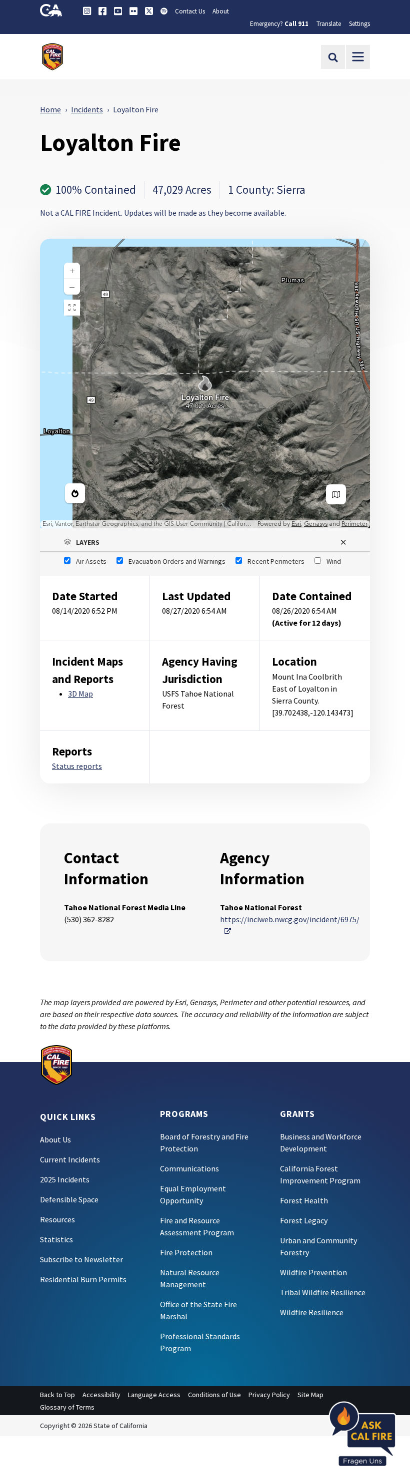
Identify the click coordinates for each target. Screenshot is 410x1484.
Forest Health (304, 1200)
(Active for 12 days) (307, 623)
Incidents (87, 109)
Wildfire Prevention (313, 1272)
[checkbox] (85, 561)
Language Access (154, 1394)
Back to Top (57, 1394)
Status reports (77, 766)
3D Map (80, 694)
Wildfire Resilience (312, 1312)
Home (50, 109)
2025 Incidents (65, 1179)
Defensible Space (69, 1199)
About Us (55, 1139)
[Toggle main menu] (358, 57)
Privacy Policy (269, 1394)
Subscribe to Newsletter (81, 1259)
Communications (189, 1168)
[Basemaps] (336, 494)
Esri (296, 524)
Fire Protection (186, 1252)
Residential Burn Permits (83, 1279)
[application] (205, 383)
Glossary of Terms (67, 1407)
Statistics (56, 1239)
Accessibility (101, 1394)
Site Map (311, 1394)
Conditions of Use (214, 1394)
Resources (57, 1219)
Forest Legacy (304, 1220)
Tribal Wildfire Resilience (323, 1292)
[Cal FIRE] (56, 1064)
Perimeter (355, 524)
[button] (205, 542)
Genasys (316, 524)
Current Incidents (70, 1159)
